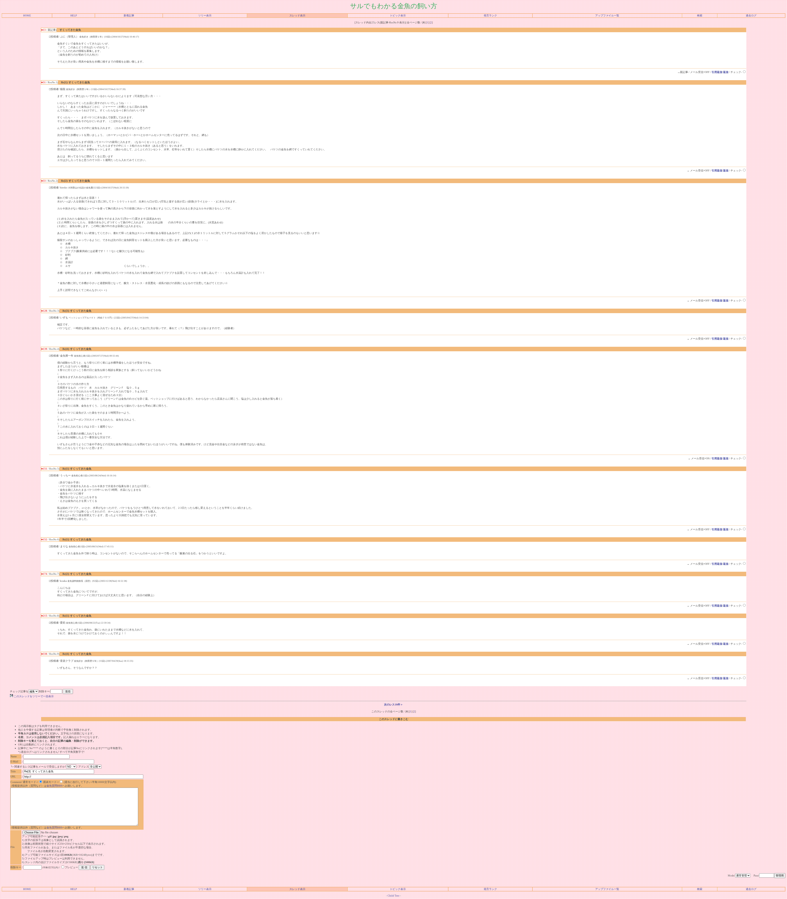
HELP (73, 15)
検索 (699, 15)
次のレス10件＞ (393, 704)
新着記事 (129, 15)
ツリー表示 (205, 15)
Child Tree (393, 895)
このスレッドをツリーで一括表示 (33, 696)
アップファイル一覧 (607, 15)
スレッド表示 (297, 15)
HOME (27, 15)
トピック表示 (398, 15)
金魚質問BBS (54, 785)
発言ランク (490, 15)
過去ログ (751, 15)
